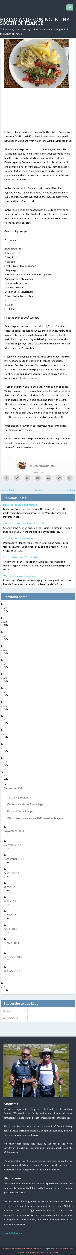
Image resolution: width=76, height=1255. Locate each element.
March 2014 (13, 942)
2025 (5, 621)
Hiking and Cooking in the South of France (34, 21)
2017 (5, 733)
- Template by (55, 1248)
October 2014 (14, 844)
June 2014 (11, 900)
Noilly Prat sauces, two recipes (20, 504)
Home (38, 490)
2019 (5, 705)
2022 (5, 663)
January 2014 (13, 970)
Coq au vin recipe (19, 797)
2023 (5, 649)
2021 (5, 677)
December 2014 (15, 788)
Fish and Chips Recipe (21, 811)
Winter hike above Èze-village (19, 576)
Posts (8, 1010)
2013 (5, 986)
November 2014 (15, 830)
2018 (5, 719)
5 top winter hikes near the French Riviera (26, 523)
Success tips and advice (48, 1252)
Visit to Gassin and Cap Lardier (20, 557)
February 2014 (14, 956)
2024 (5, 635)
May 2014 (11, 914)
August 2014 (13, 872)
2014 (5, 775)
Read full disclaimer (14, 1233)
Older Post (69, 490)
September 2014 (15, 858)
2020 (5, 691)
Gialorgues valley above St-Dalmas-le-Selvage (36, 818)
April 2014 (12, 928)
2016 (5, 747)
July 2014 (11, 886)
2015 (5, 761)
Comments (11, 1017)
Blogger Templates (26, 1252)
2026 (5, 607)
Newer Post (7, 490)
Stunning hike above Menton (19, 538)
